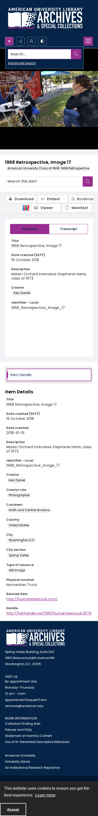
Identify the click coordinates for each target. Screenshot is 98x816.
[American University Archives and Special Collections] (35, 638)
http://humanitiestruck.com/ (32, 599)
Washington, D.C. (22, 540)
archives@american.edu (24, 706)
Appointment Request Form (26, 700)
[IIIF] (26, 207)
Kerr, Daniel (22, 293)
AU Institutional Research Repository (32, 767)
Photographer (19, 495)
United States (19, 525)
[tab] (29, 229)
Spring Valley (19, 555)
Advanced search (22, 63)
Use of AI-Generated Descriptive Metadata (37, 742)
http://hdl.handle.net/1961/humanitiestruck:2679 (48, 613)
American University (20, 755)
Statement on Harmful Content (28, 736)
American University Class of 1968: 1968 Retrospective (48, 168)
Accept (13, 809)
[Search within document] (88, 181)
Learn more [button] (45, 795)
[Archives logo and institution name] (45, 18)
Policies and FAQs (18, 730)
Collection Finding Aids (22, 723)
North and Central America (29, 510)
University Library (17, 761)
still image (17, 570)
